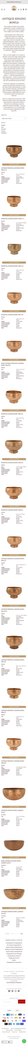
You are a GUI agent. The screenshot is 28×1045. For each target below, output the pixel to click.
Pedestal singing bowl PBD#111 (12, 219)
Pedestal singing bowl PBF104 (12, 463)
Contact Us (14, 1032)
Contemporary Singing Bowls (14, 943)
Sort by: (4, 115)
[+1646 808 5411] (23, 9)
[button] (7, 1042)
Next (22, 933)
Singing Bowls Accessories (14, 962)
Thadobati (4, 133)
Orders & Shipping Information (18, 1028)
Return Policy (10, 1030)
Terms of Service (6, 1032)
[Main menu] (2, 9)
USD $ (17, 1010)
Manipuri (3, 129)
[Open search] (4, 9)
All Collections (5, 1028)
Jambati (3, 125)
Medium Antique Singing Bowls (14, 949)
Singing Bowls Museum (14, 956)
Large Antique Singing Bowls (14, 947)
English (9, 1010)
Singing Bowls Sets (14, 958)
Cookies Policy (22, 1032)
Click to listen (14, 164)
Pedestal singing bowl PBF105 (12, 414)
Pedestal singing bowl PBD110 (12, 266)
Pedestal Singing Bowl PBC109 (12, 315)
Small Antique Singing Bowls (14, 951)
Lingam (3, 131)
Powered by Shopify (14, 1038)
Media (14, 960)
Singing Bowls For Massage (14, 953)
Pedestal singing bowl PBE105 (12, 510)
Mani (2, 127)
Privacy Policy (18, 1030)
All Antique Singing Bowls (14, 945)
